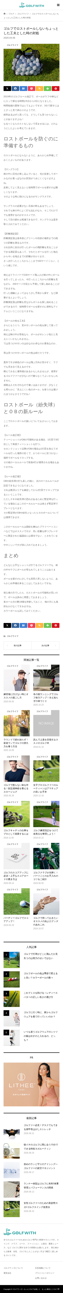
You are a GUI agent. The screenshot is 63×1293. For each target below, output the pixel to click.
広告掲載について (43, 1268)
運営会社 (7, 1273)
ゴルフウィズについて (13, 1268)
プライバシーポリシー (44, 1273)
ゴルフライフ (12, 636)
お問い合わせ (41, 1278)
